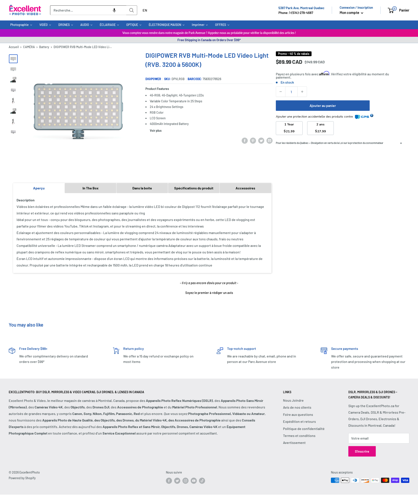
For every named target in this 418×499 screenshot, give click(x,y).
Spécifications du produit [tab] (193, 188)
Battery (44, 47)
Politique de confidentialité (304, 429)
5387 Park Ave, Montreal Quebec (301, 8)
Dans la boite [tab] (142, 188)
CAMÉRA (29, 47)
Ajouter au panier (323, 105)
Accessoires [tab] (245, 188)
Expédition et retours (299, 421)
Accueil (14, 47)
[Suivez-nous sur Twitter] (177, 481)
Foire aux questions (298, 414)
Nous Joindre (293, 400)
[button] (114, 10)
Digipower (153, 79)
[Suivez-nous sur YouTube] (194, 481)
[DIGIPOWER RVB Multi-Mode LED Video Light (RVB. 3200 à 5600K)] (13, 58)
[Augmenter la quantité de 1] (302, 92)
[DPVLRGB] (13, 111)
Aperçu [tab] (39, 188)
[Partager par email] (269, 140)
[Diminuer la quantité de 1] (280, 92)
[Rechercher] (131, 10)
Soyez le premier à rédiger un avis (209, 293)
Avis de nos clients (297, 407)
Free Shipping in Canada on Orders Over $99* (209, 40)
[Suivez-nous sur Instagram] (185, 481)
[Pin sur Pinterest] (253, 140)
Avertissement (294, 442)
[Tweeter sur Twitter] (261, 140)
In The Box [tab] (91, 188)
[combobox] (88, 10)
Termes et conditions (299, 435)
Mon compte (350, 12)
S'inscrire (362, 451)
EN (145, 10)
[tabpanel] (142, 232)
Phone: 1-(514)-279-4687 (295, 13)
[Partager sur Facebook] (245, 140)
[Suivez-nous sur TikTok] (202, 481)
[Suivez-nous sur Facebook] (169, 481)
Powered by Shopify (22, 478)
